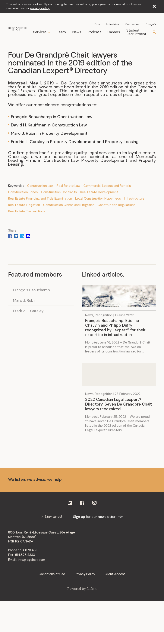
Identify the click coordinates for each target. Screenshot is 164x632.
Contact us (132, 24)
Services (40, 32)
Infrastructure (134, 198)
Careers (113, 32)
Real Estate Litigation (24, 205)
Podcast (94, 32)
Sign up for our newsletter (94, 517)
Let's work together (127, 479)
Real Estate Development (99, 192)
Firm (97, 24)
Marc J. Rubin (25, 300)
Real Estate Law (68, 186)
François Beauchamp (31, 290)
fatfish (92, 588)
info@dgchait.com (31, 560)
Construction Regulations (116, 205)
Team (61, 32)
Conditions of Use (52, 574)
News (76, 32)
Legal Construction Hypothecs (98, 198)
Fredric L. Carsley (28, 310)
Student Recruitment (136, 32)
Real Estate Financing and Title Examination (40, 198)
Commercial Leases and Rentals (107, 186)
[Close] (154, 6)
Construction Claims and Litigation (68, 205)
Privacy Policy (85, 574)
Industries (112, 24)
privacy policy (40, 8)
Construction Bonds (23, 192)
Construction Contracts (59, 192)
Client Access (115, 574)
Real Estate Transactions (26, 211)
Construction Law (40, 186)
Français (151, 24)
